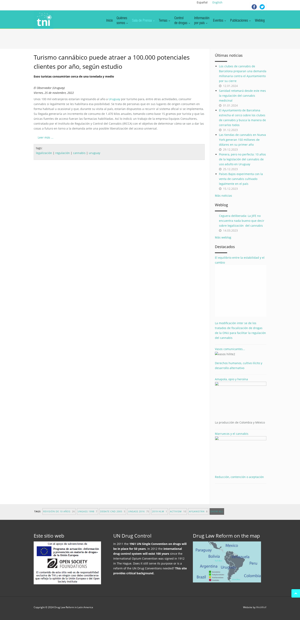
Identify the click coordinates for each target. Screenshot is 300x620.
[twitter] (262, 6)
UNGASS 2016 (138, 511)
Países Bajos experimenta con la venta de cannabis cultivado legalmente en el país (241, 179)
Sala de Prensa (142, 21)
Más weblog (223, 237)
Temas (163, 21)
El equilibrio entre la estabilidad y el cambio (239, 260)
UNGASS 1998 (87, 511)
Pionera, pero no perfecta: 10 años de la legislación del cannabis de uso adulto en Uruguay (242, 159)
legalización (44, 153)
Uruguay (114, 99)
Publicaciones (239, 21)
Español (202, 2)
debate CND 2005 (112, 511)
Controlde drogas (181, 21)
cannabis (79, 153)
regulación (62, 153)
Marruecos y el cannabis (231, 434)
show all (216, 511)
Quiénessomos (122, 21)
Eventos (218, 21)
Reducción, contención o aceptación (239, 477)
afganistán (198, 511)
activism (178, 511)
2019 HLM (159, 511)
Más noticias (223, 195)
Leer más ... (45, 137)
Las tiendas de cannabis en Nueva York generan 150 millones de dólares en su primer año (242, 139)
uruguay (94, 153)
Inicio (109, 21)
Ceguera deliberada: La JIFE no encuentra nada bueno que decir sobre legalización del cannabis (241, 220)
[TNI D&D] (43, 19)
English (217, 2)
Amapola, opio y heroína (240, 400)
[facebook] (254, 6)
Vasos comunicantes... (230, 349)
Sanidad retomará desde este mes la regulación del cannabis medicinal (242, 95)
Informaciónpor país (201, 21)
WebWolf (261, 607)
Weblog (260, 21)
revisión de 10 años (59, 511)
